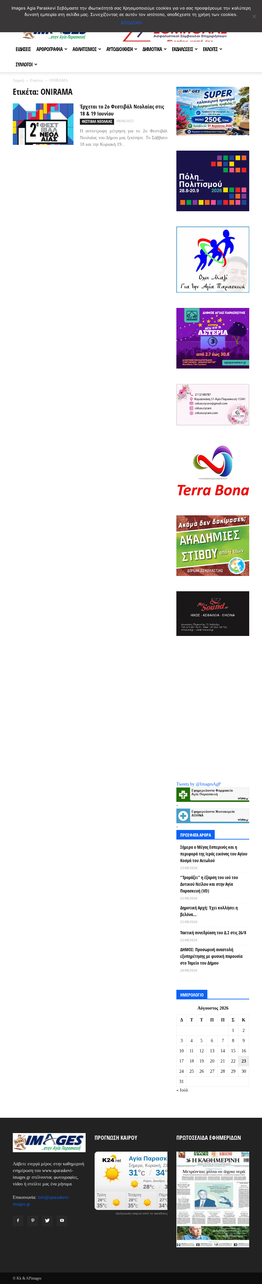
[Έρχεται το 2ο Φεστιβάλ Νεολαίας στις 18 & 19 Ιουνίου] (43, 124)
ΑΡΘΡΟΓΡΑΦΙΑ (49, 49)
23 (244, 1061)
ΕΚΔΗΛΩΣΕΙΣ (182, 49)
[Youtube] (62, 1221)
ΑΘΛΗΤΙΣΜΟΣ (84, 49)
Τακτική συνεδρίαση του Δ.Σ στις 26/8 (213, 932)
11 (191, 1051)
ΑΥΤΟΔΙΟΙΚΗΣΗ (119, 49)
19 (201, 1061)
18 (191, 1061)
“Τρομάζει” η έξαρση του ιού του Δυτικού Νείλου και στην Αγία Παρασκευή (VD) (209, 884)
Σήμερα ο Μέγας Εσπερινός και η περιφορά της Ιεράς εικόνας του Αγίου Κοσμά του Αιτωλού (213, 853)
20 (212, 1061)
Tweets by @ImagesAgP (198, 784)
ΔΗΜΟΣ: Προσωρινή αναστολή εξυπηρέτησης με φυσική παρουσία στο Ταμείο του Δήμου (211, 956)
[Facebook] (18, 1221)
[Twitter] (47, 1221)
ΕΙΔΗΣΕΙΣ (23, 49)
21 (222, 1061)
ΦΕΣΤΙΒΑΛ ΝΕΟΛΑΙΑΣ (97, 121)
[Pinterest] (32, 1221)
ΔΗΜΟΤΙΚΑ (152, 49)
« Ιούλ (182, 1090)
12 (201, 1051)
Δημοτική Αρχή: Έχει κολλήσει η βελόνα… (209, 911)
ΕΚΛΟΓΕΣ (210, 49)
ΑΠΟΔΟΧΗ (131, 22)
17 (181, 1061)
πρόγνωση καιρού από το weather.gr (142, 1213)
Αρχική (18, 80)
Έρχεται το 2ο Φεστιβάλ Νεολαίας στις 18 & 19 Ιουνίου (122, 110)
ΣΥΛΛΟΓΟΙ (24, 64)
